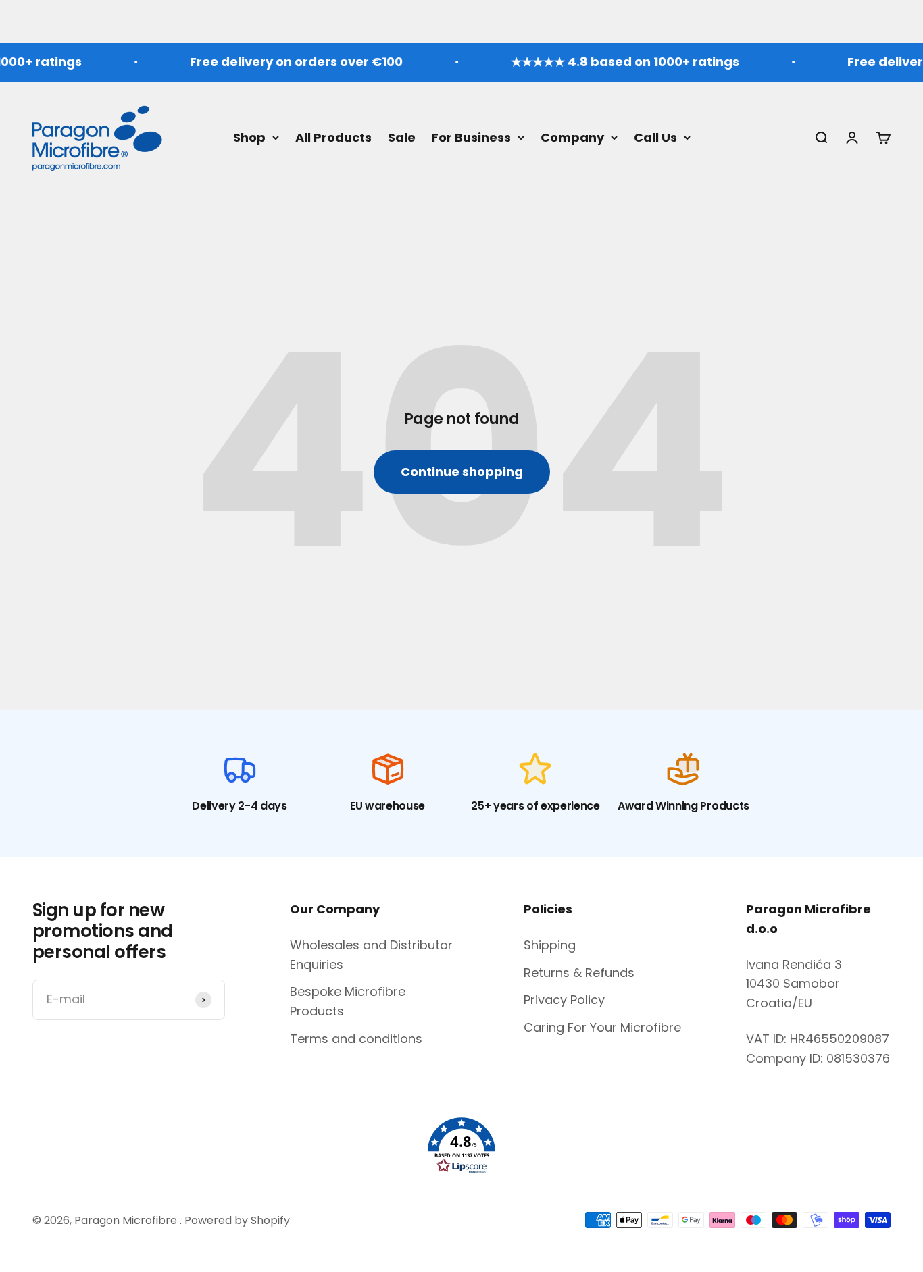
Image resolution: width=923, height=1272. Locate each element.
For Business (471, 136)
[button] (461, 1146)
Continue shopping (462, 471)
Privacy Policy (564, 999)
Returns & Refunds (579, 972)
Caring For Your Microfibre (602, 1027)
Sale (402, 136)
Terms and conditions (356, 1038)
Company (572, 136)
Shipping (550, 944)
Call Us (655, 136)
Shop (249, 136)
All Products (333, 136)
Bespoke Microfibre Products (347, 1001)
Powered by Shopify (237, 1220)
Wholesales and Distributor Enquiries (371, 954)
